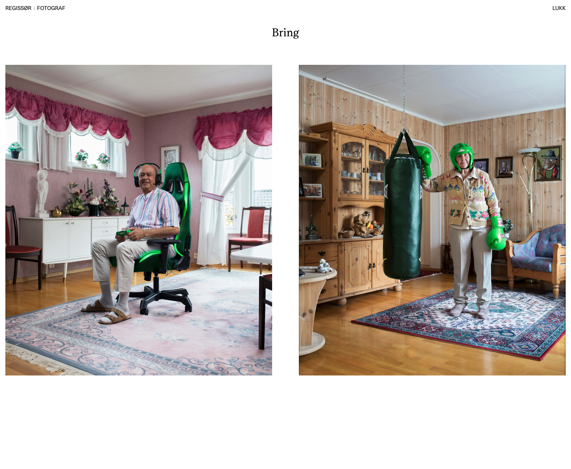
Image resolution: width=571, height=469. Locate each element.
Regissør (18, 8)
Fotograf (51, 8)
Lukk (559, 8)
